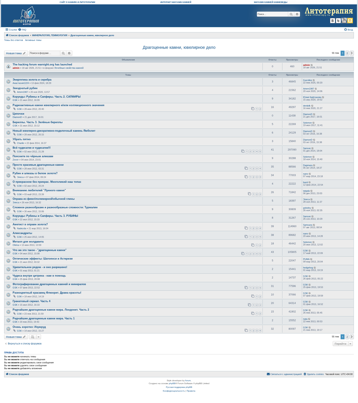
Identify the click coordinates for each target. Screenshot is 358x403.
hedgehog (308, 267)
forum (188, 380)
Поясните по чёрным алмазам (33, 156)
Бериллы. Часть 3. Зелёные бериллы (38, 122)
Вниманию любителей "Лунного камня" (39, 190)
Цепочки (18, 113)
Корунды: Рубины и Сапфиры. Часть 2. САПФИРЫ (47, 96)
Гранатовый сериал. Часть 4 (31, 301)
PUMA (306, 259)
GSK (15, 100)
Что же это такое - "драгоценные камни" (40, 250)
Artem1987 (22, 92)
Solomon (307, 122)
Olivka (16, 245)
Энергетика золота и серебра (32, 79)
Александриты (22, 233)
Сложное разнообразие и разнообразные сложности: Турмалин (55, 207)
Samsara (307, 225)
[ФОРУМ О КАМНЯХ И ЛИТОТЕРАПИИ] (26, 15)
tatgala (306, 191)
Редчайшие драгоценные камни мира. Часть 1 (44, 318)
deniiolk (307, 105)
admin (16, 68)
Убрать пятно (22, 139)
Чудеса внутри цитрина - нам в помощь (39, 275)
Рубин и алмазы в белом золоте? (35, 173)
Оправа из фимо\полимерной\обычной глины (44, 198)
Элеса (20, 177)
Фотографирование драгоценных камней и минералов (49, 284)
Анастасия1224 (21, 83)
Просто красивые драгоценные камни (38, 164)
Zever (16, 159)
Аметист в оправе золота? (30, 224)
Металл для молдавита (28, 241)
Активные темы (33, 40)
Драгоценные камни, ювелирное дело (179, 47)
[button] (352, 53)
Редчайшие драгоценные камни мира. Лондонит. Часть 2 (51, 309)
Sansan (307, 148)
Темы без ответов (13, 40)
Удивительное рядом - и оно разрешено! (40, 267)
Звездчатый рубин (25, 88)
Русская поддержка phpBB (179, 387)
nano (305, 174)
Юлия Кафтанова (312, 97)
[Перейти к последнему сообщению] (312, 65)
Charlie (20, 143)
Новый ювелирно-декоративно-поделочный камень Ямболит (54, 130)
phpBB (172, 383)
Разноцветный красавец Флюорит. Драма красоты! (47, 292)
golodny (307, 208)
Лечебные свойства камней (68, 68)
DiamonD (17, 117)
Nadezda (21, 228)
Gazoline (307, 80)
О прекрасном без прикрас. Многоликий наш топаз (47, 181)
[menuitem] (22, 29)
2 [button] (347, 53)
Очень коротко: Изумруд (29, 326)
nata (305, 319)
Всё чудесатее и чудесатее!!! (32, 147)
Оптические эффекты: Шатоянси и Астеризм (43, 258)
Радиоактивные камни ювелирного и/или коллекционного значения (58, 105)
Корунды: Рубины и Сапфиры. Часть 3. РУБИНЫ (45, 215)
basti (305, 182)
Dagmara (307, 165)
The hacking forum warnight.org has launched (42, 64)
